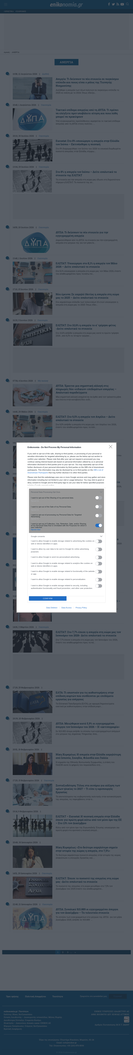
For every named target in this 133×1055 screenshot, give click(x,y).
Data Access (66, 608)
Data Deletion (51, 608)
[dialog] (66, 527)
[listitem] (66, 492)
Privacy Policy (81, 608)
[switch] (98, 497)
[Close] (111, 447)
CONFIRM (48, 598)
